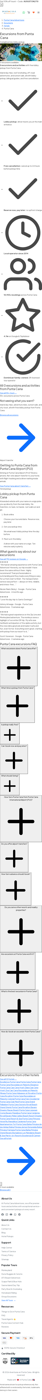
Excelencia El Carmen (31, 1135)
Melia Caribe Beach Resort (23, 1116)
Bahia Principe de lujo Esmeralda (23, 1127)
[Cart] (28, 12)
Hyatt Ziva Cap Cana (9, 1090)
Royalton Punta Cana (14, 1096)
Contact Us (6, 1229)
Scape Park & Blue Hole (11, 1281)
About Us (5, 1225)
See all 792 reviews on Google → (14, 559)
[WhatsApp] (15, 1214)
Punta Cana (25, 1082)
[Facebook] (2, 1214)
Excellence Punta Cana (10, 1082)
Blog (3, 1232)
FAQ (3, 1315)
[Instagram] (7, 1214)
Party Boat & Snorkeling (11, 1289)
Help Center (6, 1247)
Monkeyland (6, 1270)
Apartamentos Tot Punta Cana (13, 1124)
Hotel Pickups (7, 1236)
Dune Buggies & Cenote (11, 1274)
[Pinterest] (19, 1214)
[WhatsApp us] (23, 12)
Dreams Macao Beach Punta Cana (15, 1110)
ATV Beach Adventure (10, 1277)
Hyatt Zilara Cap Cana (28, 1087)
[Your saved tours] (33, 12)
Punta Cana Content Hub (12, 1323)
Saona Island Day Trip (10, 1285)
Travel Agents (8, 1319)
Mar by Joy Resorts (13, 1135)
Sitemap (5, 1259)
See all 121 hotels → (8, 1079)
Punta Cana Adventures (14, 20)
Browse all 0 (5, 1190)
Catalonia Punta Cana (26, 1121)
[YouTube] (11, 1214)
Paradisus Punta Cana (21, 1113)
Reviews (5, 1326)
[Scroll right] (1, 1184)
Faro (27, 1099)
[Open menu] (38, 12)
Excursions (8, 23)
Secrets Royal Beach (28, 1104)
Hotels (7, 25)
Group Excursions (8, 1296)
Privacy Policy (7, 1255)
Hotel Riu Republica (8, 1121)
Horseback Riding (9, 1293)
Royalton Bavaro (29, 1107)
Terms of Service (8, 1251)
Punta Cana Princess (31, 1118)
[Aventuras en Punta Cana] (11, 12)
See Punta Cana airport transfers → (15, 486)
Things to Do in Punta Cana (13, 1311)
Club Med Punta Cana (20, 1101)
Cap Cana (14, 1087)
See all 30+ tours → (8, 393)
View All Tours (7, 1300)
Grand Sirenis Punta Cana (11, 1107)
